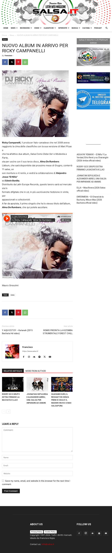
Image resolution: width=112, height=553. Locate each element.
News (12, 35)
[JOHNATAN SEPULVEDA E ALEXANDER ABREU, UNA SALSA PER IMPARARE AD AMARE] (37, 384)
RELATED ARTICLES (13, 371)
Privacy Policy (36, 532)
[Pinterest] (18, 62)
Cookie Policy (50, 532)
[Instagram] (30, 357)
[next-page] (8, 411)
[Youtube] (51, 357)
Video (36, 28)
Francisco (8, 55)
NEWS (13, 28)
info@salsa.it (48, 544)
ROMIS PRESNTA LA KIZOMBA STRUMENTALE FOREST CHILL (58, 332)
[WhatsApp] (25, 62)
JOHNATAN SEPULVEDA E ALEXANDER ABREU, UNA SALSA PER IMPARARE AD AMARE (91, 178)
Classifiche (49, 28)
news (12, 295)
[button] (106, 28)
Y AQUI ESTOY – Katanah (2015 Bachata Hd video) (17, 332)
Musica (75, 28)
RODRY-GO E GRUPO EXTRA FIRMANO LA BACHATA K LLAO (11, 397)
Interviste (62, 28)
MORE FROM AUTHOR (36, 371)
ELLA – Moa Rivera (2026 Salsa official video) (91, 189)
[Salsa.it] (56, 12)
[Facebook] (5, 62)
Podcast (98, 28)
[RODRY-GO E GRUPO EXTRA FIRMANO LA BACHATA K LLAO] (12, 384)
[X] (12, 62)
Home (5, 28)
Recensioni (25, 28)
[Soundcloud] (35, 357)
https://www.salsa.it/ (30, 351)
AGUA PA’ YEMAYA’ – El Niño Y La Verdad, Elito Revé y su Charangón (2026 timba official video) (92, 157)
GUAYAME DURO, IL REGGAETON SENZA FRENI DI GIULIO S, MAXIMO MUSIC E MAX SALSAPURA (61, 400)
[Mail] (92, 533)
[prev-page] (4, 411)
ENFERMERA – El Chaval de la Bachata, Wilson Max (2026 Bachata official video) (90, 200)
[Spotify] (40, 357)
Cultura (86, 28)
